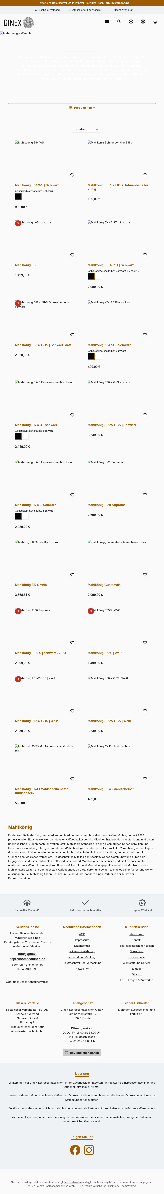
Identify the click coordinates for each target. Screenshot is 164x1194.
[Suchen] (119, 22)
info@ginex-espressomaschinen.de (27, 956)
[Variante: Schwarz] (18, 196)
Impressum (82, 939)
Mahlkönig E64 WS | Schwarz (37, 185)
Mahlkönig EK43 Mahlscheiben (111, 789)
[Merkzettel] (131, 22)
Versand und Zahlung (82, 957)
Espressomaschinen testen (137, 945)
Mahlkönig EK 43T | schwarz (36, 425)
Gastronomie (136, 957)
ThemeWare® (128, 1186)
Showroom (136, 951)
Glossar (137, 974)
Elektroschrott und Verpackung (82, 962)
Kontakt (136, 939)
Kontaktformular (38, 981)
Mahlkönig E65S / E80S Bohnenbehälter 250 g (118, 187)
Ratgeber (137, 968)
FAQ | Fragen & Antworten (136, 980)
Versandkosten (73, 1182)
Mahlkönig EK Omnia (31, 585)
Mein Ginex (136, 934)
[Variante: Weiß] (98, 276)
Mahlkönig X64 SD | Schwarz (109, 345)
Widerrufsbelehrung (82, 951)
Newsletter (82, 968)
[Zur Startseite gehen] (19, 22)
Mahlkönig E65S (27, 265)
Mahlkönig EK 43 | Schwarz (35, 505)
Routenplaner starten (84, 1052)
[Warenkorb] (155, 23)
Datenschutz (82, 945)
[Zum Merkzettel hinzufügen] (72, 175)
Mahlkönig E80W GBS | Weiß (109, 721)
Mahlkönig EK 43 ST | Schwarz (111, 265)
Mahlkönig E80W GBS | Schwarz (112, 425)
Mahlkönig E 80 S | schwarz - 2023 (40, 653)
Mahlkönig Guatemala (104, 585)
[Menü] (107, 22)
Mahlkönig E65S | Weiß (105, 653)
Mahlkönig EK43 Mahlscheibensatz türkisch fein (41, 791)
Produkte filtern (84, 107)
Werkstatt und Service (137, 962)
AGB (82, 934)
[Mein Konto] (143, 22)
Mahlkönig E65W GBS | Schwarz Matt (43, 345)
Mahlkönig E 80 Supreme (107, 505)
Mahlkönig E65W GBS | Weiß (36, 721)
